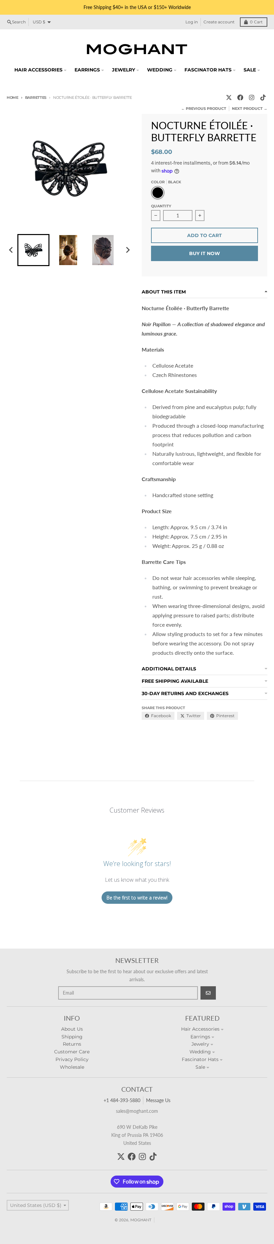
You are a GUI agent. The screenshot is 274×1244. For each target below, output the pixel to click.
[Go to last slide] (11, 250)
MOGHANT (140, 1219)
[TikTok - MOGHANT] (263, 97)
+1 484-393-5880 (122, 1100)
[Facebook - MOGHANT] (240, 97)
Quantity (161, 206)
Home (12, 97)
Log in (191, 21)
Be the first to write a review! (137, 897)
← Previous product (203, 108)
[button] (33, 250)
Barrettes (35, 97)
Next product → (249, 108)
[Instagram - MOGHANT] (251, 97)
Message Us (158, 1100)
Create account (219, 21)
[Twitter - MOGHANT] (229, 97)
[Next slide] (127, 250)
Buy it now (204, 253)
